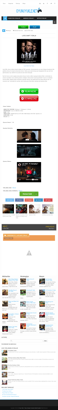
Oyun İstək (6, 22)
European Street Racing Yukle (49, 325)
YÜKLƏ (14, 187)
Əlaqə (24, 3)
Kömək (14, 22)
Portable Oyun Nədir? (7, 391)
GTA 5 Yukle (11, 372)
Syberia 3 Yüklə (32, 214)
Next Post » (51, 228)
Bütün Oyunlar (41, 18)
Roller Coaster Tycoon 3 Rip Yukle (30, 302)
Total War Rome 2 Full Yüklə (12, 291)
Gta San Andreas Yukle (14, 365)
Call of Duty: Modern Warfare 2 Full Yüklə (13, 280)
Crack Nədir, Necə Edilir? (7, 389)
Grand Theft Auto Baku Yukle (15, 379)
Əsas (4, 3)
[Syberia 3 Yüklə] (35, 208)
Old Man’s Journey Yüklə (47, 214)
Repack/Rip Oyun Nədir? (7, 392)
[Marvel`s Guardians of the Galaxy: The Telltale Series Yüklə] (22, 208)
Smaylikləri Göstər (8, 238)
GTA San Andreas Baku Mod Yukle (17, 357)
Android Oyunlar (28, 18)
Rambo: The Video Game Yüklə (12, 327)
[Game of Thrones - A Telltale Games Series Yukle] (9, 208)
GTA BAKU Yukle (12, 350)
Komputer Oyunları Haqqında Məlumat (10, 396)
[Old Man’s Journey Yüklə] (48, 208)
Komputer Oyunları (14, 18)
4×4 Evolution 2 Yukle (50, 290)
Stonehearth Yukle (30, 290)
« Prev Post (5, 228)
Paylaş (20, 200)
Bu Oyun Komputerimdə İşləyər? (9, 394)
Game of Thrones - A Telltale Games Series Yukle (9, 215)
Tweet (10, 200)
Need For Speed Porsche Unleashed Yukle (50, 314)
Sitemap (18, 3)
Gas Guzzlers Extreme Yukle (48, 280)
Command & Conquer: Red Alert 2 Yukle (31, 325)
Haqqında (10, 3)
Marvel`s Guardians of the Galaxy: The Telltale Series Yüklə (21, 216)
